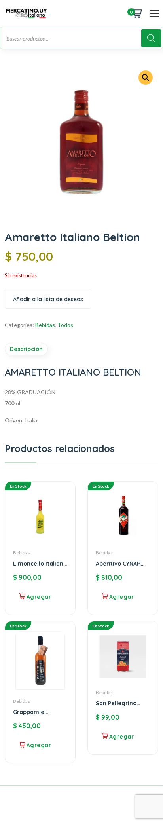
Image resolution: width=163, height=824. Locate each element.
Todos (65, 324)
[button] (145, 77)
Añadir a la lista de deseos (48, 299)
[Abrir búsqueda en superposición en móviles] (81, 38)
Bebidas (45, 324)
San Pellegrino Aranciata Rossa (118, 703)
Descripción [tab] (26, 349)
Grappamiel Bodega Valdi (31, 712)
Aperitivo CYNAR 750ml (118, 563)
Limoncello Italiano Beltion (40, 563)
